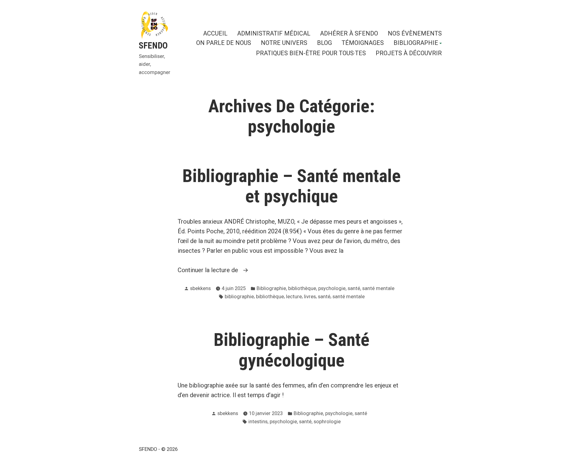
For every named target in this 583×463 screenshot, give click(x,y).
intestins (258, 421)
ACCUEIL (215, 33)
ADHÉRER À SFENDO (349, 33)
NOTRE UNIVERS (284, 43)
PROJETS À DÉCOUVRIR (409, 53)
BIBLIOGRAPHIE (416, 43)
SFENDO (153, 45)
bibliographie (239, 296)
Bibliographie (271, 288)
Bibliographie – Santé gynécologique (292, 350)
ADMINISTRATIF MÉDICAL (273, 33)
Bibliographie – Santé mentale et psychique (291, 186)
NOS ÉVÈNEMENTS (415, 33)
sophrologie (327, 421)
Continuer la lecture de (228, 270)
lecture (294, 296)
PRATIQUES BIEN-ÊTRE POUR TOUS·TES (311, 53)
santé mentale (378, 288)
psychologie (332, 288)
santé (354, 288)
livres (310, 296)
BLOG (324, 43)
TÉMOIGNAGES (363, 43)
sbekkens (200, 288)
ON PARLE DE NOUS (223, 43)
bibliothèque (302, 288)
